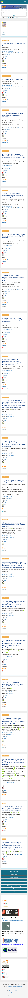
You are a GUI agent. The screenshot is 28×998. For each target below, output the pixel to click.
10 (7, 142)
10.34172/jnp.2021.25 (7, 656)
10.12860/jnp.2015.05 (7, 206)
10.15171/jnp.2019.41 (7, 613)
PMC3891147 (9, 52)
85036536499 (10, 455)
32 (7, 140)
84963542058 (7, 248)
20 (7, 259)
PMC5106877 (9, 331)
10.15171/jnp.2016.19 (7, 288)
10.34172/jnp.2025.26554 (8, 782)
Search (14, 15)
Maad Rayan (23, 995)
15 (7, 67)
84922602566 (7, 129)
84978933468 (7, 291)
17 (7, 384)
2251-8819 (15, 17)
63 (7, 99)
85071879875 (10, 537)
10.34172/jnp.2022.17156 (8, 732)
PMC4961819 (9, 289)
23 (7, 263)
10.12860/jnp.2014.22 (7, 126)
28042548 (18, 331)
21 (7, 65)
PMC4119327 (9, 127)
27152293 (18, 247)
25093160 (18, 127)
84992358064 (7, 332)
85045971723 (10, 576)
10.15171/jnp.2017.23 (7, 370)
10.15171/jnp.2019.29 (7, 535)
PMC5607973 (9, 372)
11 (7, 179)
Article (5, 56)
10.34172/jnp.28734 (18, 854)
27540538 (18, 289)
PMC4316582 (9, 207)
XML (5, 61)
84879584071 (7, 54)
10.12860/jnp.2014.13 (7, 85)
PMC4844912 (9, 247)
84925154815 (7, 168)
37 (7, 101)
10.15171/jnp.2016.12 (7, 245)
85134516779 (10, 734)
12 (7, 306)
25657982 (18, 207)
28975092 (18, 372)
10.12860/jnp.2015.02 (7, 165)
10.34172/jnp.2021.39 (7, 414)
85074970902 (10, 615)
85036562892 (10, 498)
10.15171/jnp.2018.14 (7, 574)
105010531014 (10, 817)
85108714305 (10, 658)
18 (7, 388)
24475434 (18, 52)
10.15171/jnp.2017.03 (7, 329)
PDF (5, 58)
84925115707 (7, 209)
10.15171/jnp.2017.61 (7, 496)
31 (7, 347)
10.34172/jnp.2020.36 (7, 691)
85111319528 (10, 416)
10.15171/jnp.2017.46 (7, 453)
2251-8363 (6, 17)
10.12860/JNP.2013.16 (7, 51)
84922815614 (7, 88)
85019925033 (7, 373)
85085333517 (10, 693)
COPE (3, 918)
